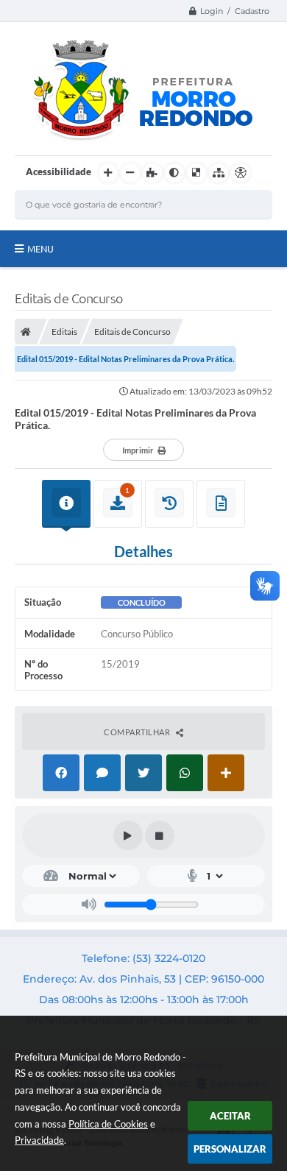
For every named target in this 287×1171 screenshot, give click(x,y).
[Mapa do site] (218, 173)
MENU (40, 249)
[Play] (128, 835)
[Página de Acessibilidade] (240, 173)
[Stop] (159, 835)
